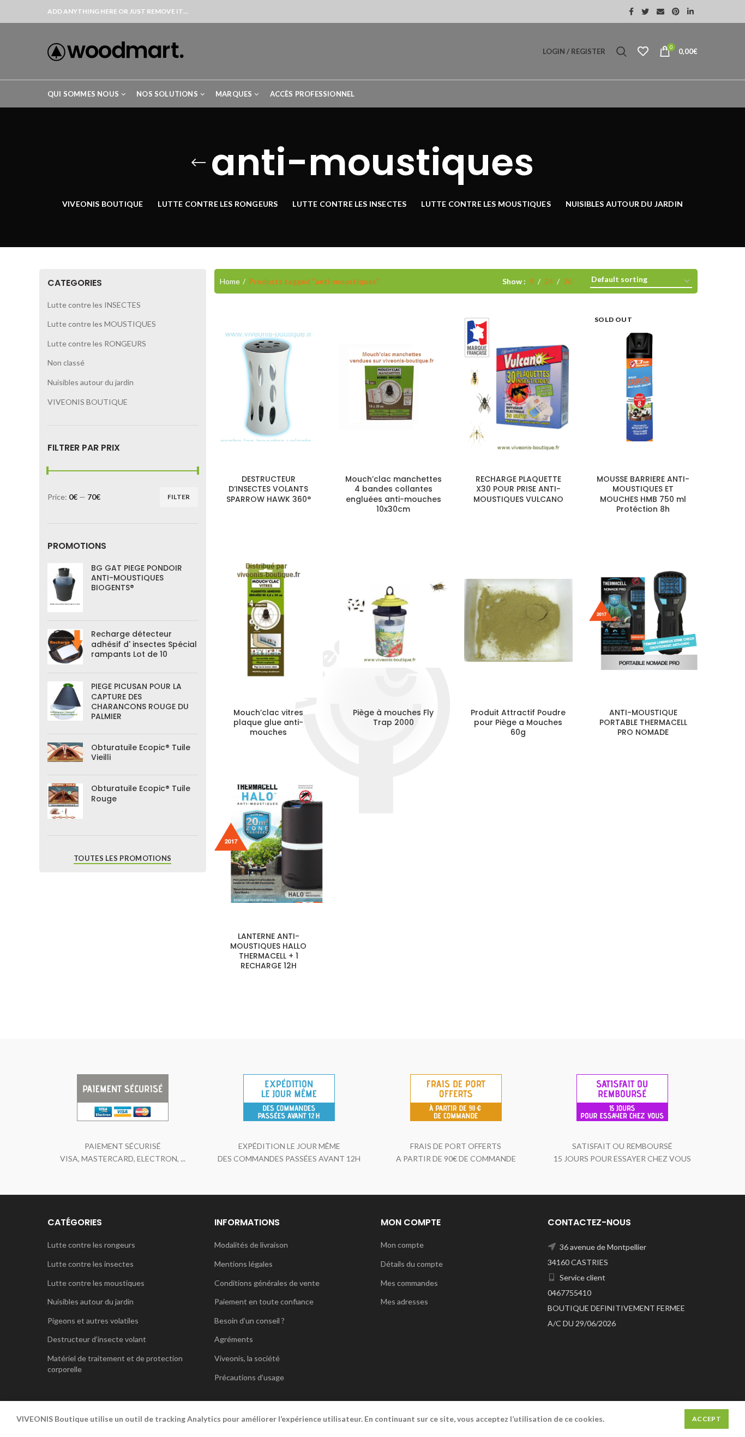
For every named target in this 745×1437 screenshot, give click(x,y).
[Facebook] (631, 11)
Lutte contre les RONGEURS (96, 343)
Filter (178, 497)
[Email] (660, 11)
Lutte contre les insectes (90, 1263)
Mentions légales (243, 1263)
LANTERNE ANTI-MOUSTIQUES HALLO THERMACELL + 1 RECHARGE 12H (268, 951)
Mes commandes (409, 1283)
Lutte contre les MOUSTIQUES (101, 323)
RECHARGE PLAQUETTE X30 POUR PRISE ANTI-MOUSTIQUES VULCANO (518, 489)
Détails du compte (412, 1263)
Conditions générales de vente (267, 1283)
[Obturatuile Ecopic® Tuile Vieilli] (65, 755)
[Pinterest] (675, 11)
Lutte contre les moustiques (96, 1283)
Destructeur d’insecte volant (96, 1339)
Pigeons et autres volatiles (93, 1320)
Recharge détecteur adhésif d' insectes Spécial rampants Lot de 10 (144, 644)
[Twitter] (645, 11)
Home (230, 281)
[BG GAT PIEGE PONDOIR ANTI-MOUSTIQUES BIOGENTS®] (65, 587)
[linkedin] (690, 11)
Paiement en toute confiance (264, 1301)
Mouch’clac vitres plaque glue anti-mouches (268, 723)
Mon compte (402, 1244)
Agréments (233, 1339)
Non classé (66, 362)
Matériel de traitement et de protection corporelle (115, 1364)
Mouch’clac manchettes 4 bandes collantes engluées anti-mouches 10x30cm (393, 494)
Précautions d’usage (249, 1377)
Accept (706, 1419)
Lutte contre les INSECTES (94, 304)
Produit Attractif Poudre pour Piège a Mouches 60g (518, 723)
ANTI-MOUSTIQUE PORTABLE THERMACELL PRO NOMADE (643, 723)
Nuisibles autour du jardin (90, 382)
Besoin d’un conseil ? (249, 1320)
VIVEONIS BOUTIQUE (87, 401)
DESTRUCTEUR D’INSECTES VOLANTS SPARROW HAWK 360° (268, 489)
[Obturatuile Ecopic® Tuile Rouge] (65, 801)
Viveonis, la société (247, 1358)
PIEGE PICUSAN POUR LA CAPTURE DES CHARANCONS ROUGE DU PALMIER (140, 701)
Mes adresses (404, 1301)
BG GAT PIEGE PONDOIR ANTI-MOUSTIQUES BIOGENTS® (136, 578)
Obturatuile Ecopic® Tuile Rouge (140, 793)
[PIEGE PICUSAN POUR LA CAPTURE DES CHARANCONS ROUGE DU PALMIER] (65, 703)
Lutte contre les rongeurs (91, 1244)
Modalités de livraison (251, 1244)
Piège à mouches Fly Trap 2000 (393, 717)
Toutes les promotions (122, 858)
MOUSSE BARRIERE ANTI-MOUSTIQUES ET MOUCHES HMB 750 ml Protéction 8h (643, 494)
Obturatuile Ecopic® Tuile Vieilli (140, 752)
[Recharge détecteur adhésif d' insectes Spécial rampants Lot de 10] (65, 646)
